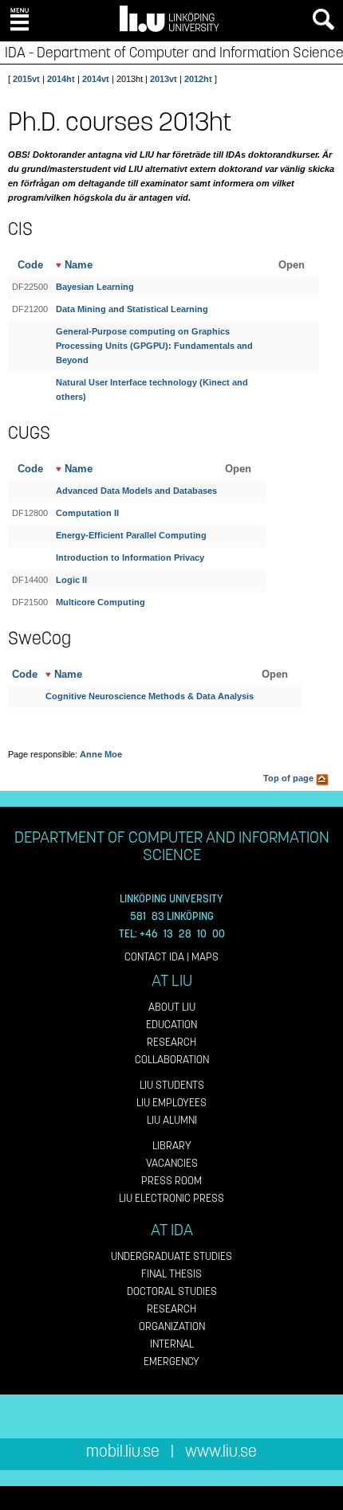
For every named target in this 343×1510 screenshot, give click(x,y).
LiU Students (172, 1085)
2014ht (61, 79)
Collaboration (172, 1059)
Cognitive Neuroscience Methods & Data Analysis (149, 696)
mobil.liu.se (123, 1451)
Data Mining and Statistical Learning (132, 309)
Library (171, 1145)
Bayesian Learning (95, 286)
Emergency (171, 1361)
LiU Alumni (172, 1120)
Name (77, 265)
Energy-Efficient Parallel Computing (131, 535)
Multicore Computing (100, 602)
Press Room (171, 1180)
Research (171, 1042)
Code (30, 265)
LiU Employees (171, 1102)
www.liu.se (221, 1451)
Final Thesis (171, 1274)
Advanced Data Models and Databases (136, 490)
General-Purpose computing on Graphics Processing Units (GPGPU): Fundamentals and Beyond (154, 346)
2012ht (198, 79)
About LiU (171, 1007)
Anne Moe (101, 754)
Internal (172, 1344)
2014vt (95, 79)
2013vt (163, 79)
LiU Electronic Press (171, 1198)
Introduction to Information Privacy (130, 557)
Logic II (71, 580)
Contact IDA (154, 957)
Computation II (87, 513)
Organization (172, 1326)
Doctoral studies (172, 1291)
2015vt (26, 79)
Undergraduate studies (171, 1256)
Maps (205, 957)
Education (171, 1024)
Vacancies (172, 1163)
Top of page (289, 778)
